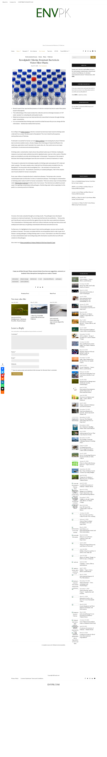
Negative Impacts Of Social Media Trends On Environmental (87, 353)
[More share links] (2, 392)
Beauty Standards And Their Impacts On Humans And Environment (87, 607)
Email (13, 358)
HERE (75, 94)
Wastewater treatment (21, 183)
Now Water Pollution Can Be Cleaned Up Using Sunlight (87, 471)
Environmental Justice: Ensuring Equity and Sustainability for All (86, 300)
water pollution (25, 281)
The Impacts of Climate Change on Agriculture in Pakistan (86, 315)
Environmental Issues (31, 57)
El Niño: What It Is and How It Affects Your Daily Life (88, 551)
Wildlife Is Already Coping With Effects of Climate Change (87, 500)
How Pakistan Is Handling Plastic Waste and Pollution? (87, 427)
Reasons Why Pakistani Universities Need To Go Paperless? (86, 420)
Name (13, 352)
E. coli (40, 279)
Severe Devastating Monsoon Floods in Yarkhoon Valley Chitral (87, 456)
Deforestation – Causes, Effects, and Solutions (86, 280)
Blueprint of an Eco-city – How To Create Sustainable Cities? (87, 600)
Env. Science (33, 51)
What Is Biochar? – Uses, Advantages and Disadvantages (86, 584)
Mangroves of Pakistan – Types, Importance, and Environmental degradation (87, 493)
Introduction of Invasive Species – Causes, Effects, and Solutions (87, 323)
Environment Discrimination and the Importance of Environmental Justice (87, 390)
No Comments (43, 66)
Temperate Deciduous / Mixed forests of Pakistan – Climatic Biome (87, 478)
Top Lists (49, 51)
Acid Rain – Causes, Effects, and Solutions (87, 564)
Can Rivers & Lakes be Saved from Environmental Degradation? (87, 636)
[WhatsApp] (2, 385)
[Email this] (2, 388)
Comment (14, 334)
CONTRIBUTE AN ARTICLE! (25, 2)
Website (13, 364)
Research (25, 51)
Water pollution (39, 140)
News (18, 51)
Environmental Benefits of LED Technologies (87, 292)
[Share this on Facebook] (2, 368)
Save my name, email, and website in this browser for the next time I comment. (35, 370)
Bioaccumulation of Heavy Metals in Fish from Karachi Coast (37, 242)
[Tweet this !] (2, 372)
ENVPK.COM (53, 684)
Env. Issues (42, 51)
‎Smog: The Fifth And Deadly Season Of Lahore (87, 286)
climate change (24, 279)
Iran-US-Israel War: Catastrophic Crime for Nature (86, 508)
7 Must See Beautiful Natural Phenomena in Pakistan (37, 317)
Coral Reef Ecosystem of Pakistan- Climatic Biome (86, 485)
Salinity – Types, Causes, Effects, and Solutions (86, 570)
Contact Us (13, 2)
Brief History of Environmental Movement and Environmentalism (88, 530)
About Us (5, 2)
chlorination (15, 279)
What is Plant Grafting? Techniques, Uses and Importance (86, 522)
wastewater (15, 281)
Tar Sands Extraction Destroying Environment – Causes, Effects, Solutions (87, 449)
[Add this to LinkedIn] (2, 382)
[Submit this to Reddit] (2, 378)
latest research (25, 131)
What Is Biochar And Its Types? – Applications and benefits (87, 592)
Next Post (53, 293)
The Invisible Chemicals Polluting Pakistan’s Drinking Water (87, 441)
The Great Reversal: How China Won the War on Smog (87, 515)
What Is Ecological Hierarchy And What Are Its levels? (87, 545)
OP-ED (56, 51)
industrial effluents (49, 279)
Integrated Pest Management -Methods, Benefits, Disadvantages (18, 319)
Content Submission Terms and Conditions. (32, 678)
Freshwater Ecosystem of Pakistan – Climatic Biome (87, 628)
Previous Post (25, 293)
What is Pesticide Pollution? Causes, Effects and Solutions (87, 330)
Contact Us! (78, 108)
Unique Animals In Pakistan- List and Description (87, 405)
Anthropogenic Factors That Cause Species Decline (87, 433)
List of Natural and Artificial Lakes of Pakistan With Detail (87, 622)
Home (12, 51)
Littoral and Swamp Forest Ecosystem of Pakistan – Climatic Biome (87, 615)
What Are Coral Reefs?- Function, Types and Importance (86, 538)
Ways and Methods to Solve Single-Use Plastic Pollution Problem (87, 345)
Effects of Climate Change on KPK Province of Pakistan (87, 558)
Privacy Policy (14, 678)
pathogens (58, 279)
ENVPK (73, 186)
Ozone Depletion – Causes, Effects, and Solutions (87, 368)
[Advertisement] (53, 31)
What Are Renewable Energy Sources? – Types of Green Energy (87, 464)
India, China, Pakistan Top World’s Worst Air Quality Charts (86, 361)
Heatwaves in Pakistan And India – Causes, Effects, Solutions (87, 398)
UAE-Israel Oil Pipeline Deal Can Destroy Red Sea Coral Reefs (87, 375)
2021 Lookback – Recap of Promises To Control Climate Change (87, 337)
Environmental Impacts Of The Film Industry (87, 577)
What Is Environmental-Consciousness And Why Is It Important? (87, 307)
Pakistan (50, 57)
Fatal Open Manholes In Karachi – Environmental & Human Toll (87, 412)
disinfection (33, 279)
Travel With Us (64, 51)
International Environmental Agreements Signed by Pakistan (57, 321)
